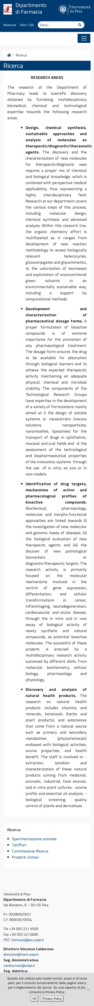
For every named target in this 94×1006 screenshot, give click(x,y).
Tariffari (19, 845)
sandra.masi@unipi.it (19, 965)
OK (34, 998)
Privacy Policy (52, 998)
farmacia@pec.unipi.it (27, 940)
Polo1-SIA (27, 24)
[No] (88, 989)
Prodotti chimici (25, 857)
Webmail (9, 24)
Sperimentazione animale (34, 839)
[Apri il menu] (84, 38)
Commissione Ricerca (30, 851)
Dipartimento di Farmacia (31, 8)
